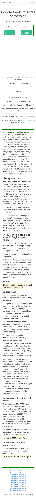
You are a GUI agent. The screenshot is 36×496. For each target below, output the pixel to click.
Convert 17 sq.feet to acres (18, 488)
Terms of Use (7, 494)
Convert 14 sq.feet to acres (18, 482)
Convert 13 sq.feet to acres (18, 480)
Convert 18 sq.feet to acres (18, 490)
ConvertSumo (6, 2)
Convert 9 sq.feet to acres (18, 473)
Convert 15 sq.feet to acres (18, 484)
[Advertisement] (18, 56)
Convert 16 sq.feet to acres (18, 486)
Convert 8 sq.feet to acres (18, 471)
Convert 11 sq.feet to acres (18, 477)
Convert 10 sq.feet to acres (18, 475)
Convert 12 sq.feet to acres (18, 478)
